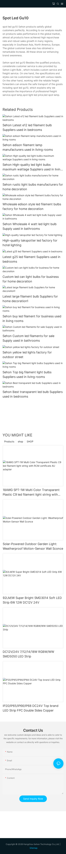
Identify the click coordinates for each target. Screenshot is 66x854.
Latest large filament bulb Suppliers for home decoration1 (30, 299)
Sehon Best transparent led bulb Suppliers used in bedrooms (33, 394)
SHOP (30, 441)
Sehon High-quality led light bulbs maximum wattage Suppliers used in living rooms (32, 167)
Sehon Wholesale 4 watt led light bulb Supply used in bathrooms (30, 226)
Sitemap (33, 848)
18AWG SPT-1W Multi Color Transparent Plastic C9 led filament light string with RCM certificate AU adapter (31, 492)
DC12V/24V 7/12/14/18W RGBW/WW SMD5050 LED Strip (28, 654)
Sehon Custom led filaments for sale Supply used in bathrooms (28, 338)
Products (9, 441)
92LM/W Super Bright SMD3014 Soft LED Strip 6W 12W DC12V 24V (32, 600)
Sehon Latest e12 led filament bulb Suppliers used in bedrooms (27, 127)
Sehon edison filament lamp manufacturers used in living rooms (28, 147)
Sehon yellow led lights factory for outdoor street (27, 355)
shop (20, 441)
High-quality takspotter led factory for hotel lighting (30, 243)
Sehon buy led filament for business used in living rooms (32, 318)
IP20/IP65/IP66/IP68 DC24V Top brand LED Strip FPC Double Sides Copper (30, 708)
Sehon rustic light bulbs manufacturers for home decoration (33, 187)
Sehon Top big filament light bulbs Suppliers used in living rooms (27, 374)
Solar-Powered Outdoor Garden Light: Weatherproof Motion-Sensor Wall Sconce (33, 546)
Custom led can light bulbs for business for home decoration (31, 279)
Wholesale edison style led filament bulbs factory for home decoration (32, 206)
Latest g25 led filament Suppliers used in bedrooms (31, 259)
